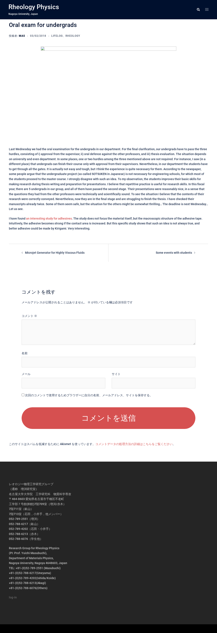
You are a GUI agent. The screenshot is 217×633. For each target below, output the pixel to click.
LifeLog (57, 35)
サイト (116, 374)
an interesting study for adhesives (49, 218)
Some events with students (174, 252)
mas (22, 35)
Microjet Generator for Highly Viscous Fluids (55, 252)
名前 (25, 353)
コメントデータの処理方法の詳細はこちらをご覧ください (133, 444)
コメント (29, 316)
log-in (13, 597)
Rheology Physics (33, 7)
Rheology (72, 35)
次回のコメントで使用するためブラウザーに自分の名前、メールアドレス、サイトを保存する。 (89, 395)
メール (26, 374)
